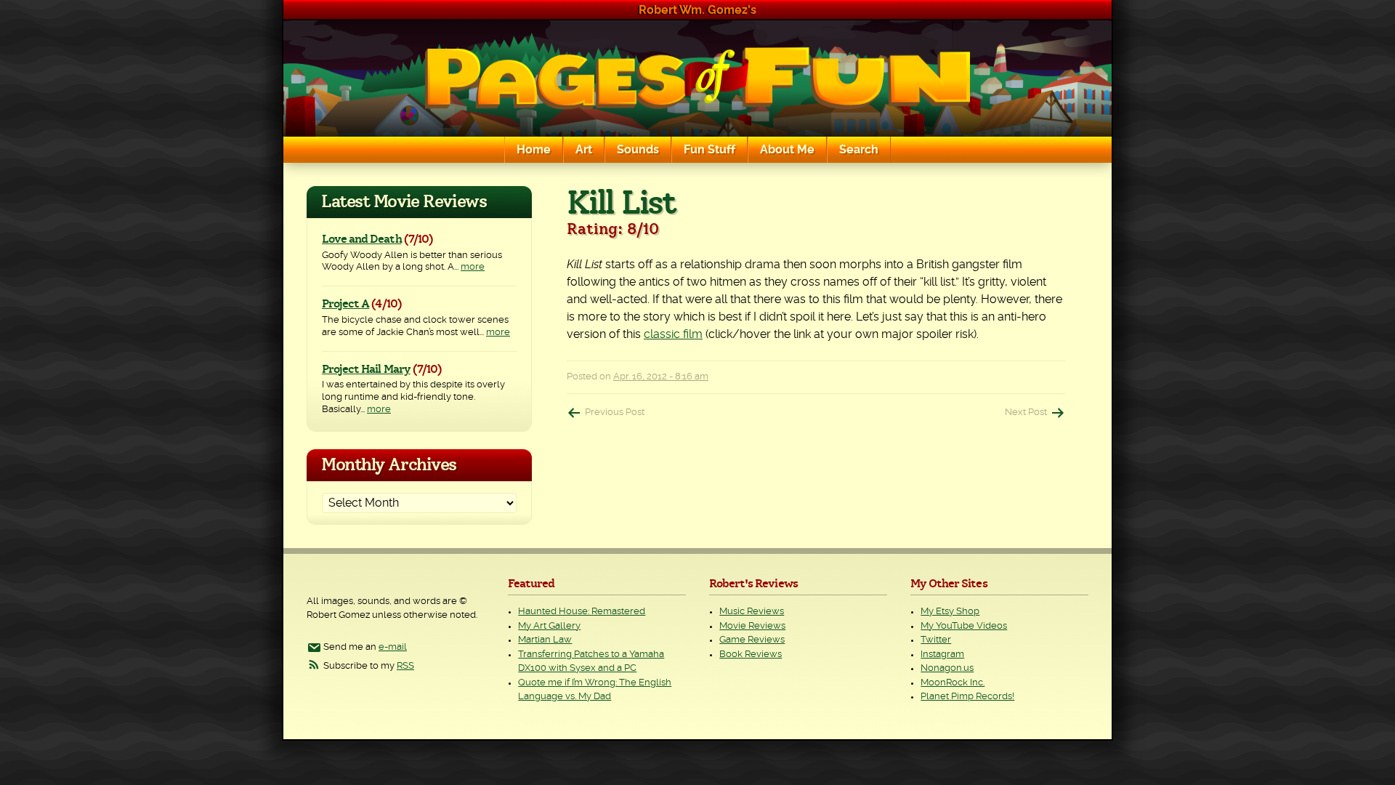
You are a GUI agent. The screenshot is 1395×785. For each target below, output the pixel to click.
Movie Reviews (752, 626)
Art (583, 150)
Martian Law (545, 640)
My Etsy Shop (950, 611)
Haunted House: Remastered (581, 611)
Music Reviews (751, 611)
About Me (787, 150)
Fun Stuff (709, 150)
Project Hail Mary (366, 369)
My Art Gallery (549, 626)
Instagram (942, 654)
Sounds (638, 150)
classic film (673, 334)
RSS (405, 666)
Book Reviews (750, 654)
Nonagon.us (947, 668)
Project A (345, 304)
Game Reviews (752, 640)
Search (858, 150)
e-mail (393, 647)
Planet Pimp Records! (967, 696)
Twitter (936, 640)
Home (534, 150)
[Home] (697, 78)
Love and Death (362, 239)
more (473, 267)
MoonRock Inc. (952, 683)
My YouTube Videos (964, 626)
